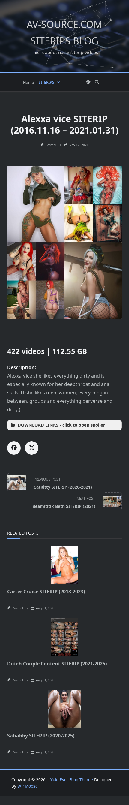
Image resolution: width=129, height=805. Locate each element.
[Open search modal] (97, 82)
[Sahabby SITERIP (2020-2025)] (64, 709)
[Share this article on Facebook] (14, 448)
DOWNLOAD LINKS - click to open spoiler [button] (61, 425)
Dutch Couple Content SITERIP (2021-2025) (57, 663)
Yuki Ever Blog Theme (71, 779)
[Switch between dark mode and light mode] (88, 82)
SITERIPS (46, 82)
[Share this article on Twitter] (31, 448)
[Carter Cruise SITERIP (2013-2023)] (64, 565)
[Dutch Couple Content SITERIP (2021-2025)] (64, 637)
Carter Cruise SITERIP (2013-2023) (46, 591)
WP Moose (27, 786)
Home (28, 82)
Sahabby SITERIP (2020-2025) (40, 735)
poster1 (51, 145)
